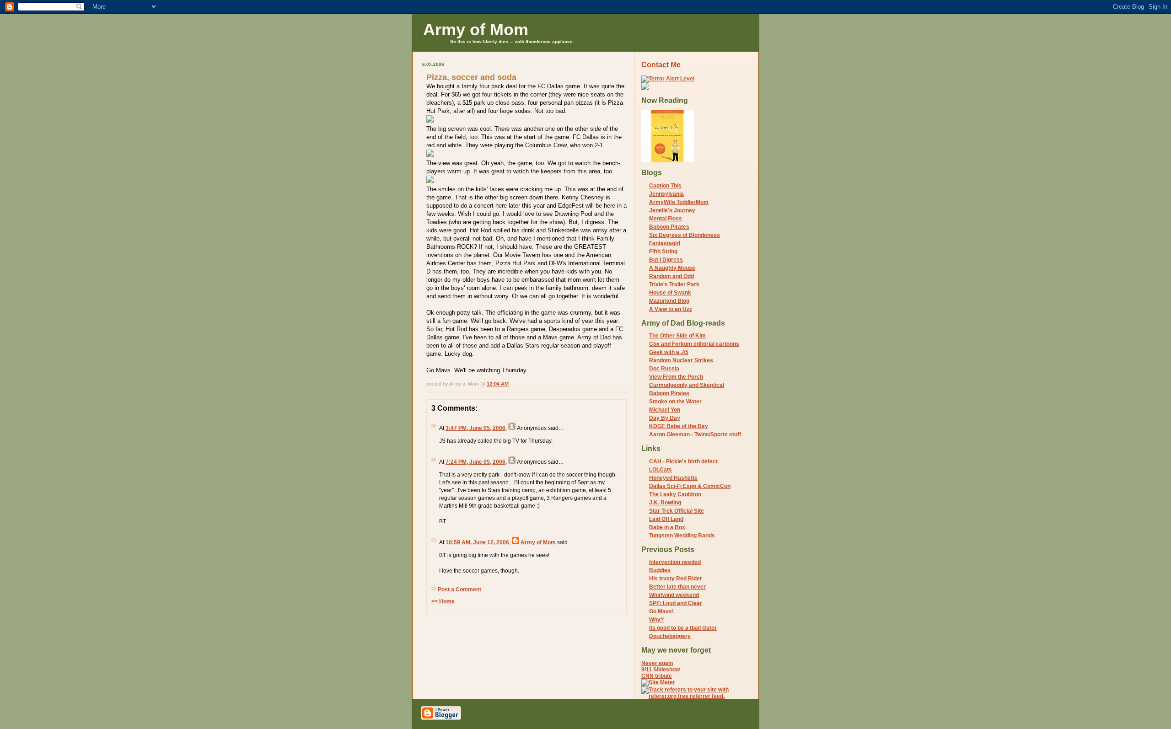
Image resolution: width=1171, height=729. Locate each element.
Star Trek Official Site (676, 511)
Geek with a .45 (668, 352)
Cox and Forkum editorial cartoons (694, 344)
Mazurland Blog (669, 301)
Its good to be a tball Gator (683, 628)
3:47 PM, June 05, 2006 (475, 428)
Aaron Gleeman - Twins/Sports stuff (695, 434)
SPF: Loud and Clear (675, 603)
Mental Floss (665, 218)
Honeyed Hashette (673, 478)
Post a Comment (459, 589)
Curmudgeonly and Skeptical (686, 385)
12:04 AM (498, 383)
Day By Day (664, 418)
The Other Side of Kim (677, 335)
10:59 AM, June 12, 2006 (477, 542)
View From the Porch (676, 377)
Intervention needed (675, 562)
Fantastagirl (664, 243)
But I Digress (666, 260)
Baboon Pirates (669, 227)
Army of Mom (475, 29)
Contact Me (661, 65)
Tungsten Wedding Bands (682, 535)
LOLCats (660, 469)
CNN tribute (656, 676)
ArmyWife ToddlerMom (679, 202)
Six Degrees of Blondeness (684, 235)
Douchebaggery (670, 636)
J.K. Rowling (665, 502)
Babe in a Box (667, 527)
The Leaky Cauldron (675, 494)
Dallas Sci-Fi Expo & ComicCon (690, 486)
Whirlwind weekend (674, 595)
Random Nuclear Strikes (681, 360)
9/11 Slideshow (660, 669)
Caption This (665, 185)
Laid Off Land (666, 519)
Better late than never (677, 587)
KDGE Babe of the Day (678, 426)
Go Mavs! (661, 611)
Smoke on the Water (675, 401)
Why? (656, 619)
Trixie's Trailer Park (674, 284)
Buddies (660, 570)
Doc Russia (664, 368)
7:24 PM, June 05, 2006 (475, 462)
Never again (657, 663)
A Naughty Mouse (672, 268)
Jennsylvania (666, 194)
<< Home (443, 601)
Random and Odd (671, 276)
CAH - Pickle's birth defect (683, 461)
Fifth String (663, 251)
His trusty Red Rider (675, 578)
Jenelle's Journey (672, 210)
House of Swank (670, 292)
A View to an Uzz (670, 309)
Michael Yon (664, 410)
